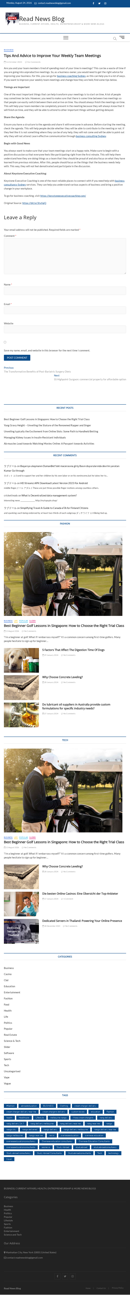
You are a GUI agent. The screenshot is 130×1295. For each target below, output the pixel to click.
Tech (6, 1065)
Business (9, 50)
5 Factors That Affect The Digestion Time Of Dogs (73, 650)
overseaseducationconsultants (20, 1147)
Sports (7, 1059)
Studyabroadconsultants (79, 1153)
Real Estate (10, 1034)
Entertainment (12, 992)
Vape (6, 1077)
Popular (23, 621)
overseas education (94, 1135)
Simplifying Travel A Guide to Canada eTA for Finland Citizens (54, 507)
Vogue (7, 1083)
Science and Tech (13, 1234)
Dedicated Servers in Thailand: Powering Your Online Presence (82, 921)
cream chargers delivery (53, 1111)
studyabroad (81, 1147)
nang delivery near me (70, 1123)
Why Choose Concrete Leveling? (62, 677)
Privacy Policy (118, 1288)
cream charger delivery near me (21, 1111)
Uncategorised (12, 1071)
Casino (8, 974)
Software (9, 1052)
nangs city (11, 1129)
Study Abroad (63, 1147)
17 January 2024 (51, 899)
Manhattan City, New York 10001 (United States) (30, 1252)
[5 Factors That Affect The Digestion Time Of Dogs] (21, 660)
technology (113, 1153)
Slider (32, 621)
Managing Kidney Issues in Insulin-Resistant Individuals (35, 437)
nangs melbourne (14, 1135)
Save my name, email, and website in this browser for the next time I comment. (47, 350)
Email (8, 304)
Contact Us (101, 1288)
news (51, 1135)
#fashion (10, 1105)
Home (88, 1288)
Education (9, 986)
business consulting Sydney (91, 136)
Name (8, 284)
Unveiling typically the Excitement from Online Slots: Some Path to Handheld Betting (51, 431)
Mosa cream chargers (83, 1117)
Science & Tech (12, 1040)
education (95, 1111)
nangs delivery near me (105, 1129)
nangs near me (36, 1135)
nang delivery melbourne (42, 1123)
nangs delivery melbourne (76, 1129)
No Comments (33, 62)
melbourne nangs (58, 1117)
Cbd (6, 980)
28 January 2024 (51, 682)
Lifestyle (40, 1117)
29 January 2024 (51, 655)
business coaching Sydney (71, 75)
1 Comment (68, 899)
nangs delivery (50, 1129)
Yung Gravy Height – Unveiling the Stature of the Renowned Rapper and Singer (47, 425)
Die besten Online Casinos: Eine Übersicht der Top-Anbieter (80, 893)
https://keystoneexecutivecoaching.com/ (63, 195)
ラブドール (10, 465)
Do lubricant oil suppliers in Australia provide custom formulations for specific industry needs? (76, 706)
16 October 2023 (14, 62)
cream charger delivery (85, 1105)
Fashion (8, 998)
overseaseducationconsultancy (20, 1141)
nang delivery (106, 1117)
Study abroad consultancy (18, 1153)
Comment (10, 235)
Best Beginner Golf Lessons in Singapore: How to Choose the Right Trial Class (47, 419)
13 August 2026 (12, 631)
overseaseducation (70, 1135)
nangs (109, 1123)
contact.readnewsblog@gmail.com (54, 3)
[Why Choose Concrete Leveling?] (21, 687)
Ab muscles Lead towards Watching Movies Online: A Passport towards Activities (49, 443)
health (9, 1117)
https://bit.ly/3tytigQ (34, 203)
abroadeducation (29, 1105)
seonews (46, 1147)
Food (6, 1004)
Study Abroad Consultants (49, 1153)
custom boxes (77, 1111)
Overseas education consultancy (57, 1141)
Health (8, 1010)
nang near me (93, 1123)
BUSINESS (48, 1105)
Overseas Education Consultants (94, 1141)
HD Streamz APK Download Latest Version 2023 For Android (54, 483)
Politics (8, 1022)
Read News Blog (41, 18)
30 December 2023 (52, 926)
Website (8, 323)
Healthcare (24, 1117)
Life (16, 621)
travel (9, 1159)
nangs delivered (29, 1129)
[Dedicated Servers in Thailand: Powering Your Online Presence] (21, 931)
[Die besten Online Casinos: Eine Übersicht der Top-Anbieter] (21, 904)
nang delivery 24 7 (15, 1123)
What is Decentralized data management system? (49, 495)
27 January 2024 (51, 713)
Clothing (64, 1105)
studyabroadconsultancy (105, 1147)
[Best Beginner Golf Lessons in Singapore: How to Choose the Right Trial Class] (65, 574)
